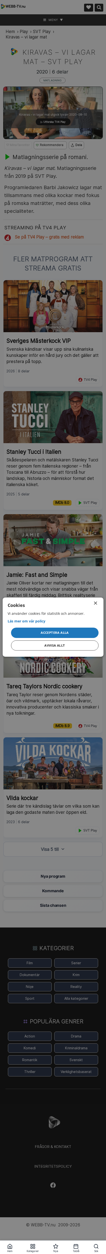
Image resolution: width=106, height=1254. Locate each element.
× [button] (95, 603)
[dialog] (53, 626)
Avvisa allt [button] (54, 645)
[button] (55, 633)
